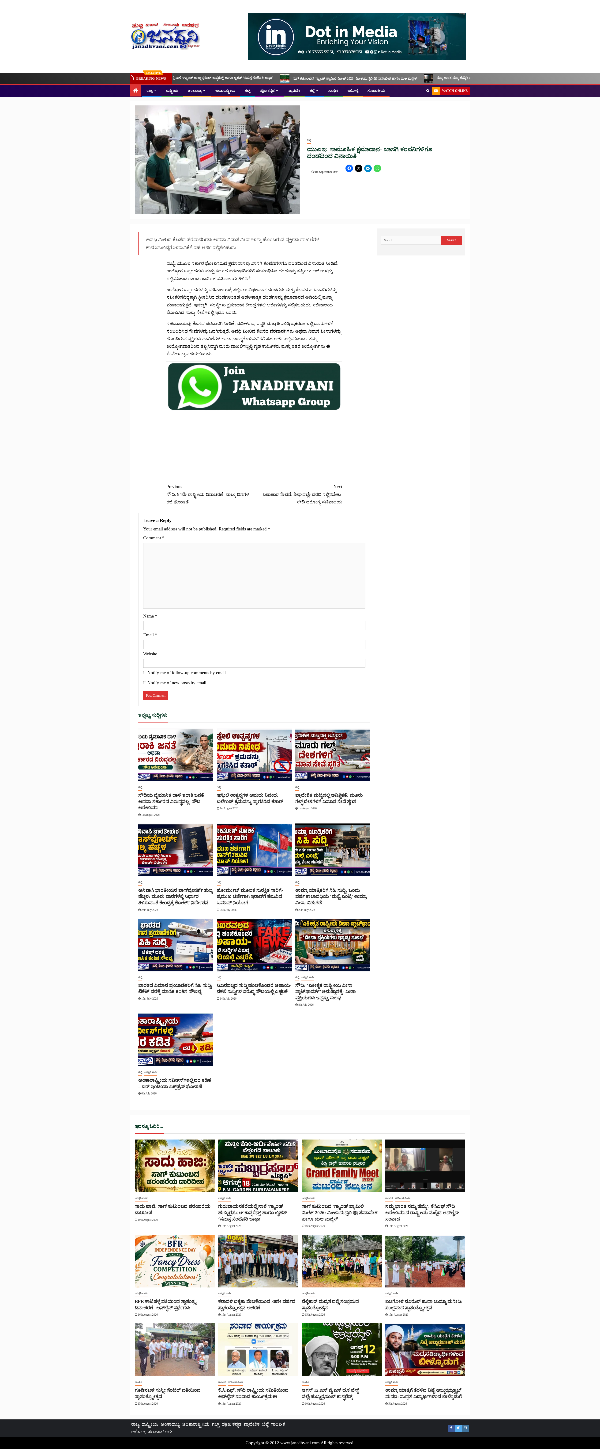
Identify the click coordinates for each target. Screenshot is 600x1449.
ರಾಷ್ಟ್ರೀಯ (172, 91)
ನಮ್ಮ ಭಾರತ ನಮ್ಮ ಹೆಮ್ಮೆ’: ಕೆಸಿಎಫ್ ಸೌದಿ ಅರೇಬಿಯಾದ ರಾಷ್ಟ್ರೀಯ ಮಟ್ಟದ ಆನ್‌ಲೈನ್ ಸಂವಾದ (365, 78)
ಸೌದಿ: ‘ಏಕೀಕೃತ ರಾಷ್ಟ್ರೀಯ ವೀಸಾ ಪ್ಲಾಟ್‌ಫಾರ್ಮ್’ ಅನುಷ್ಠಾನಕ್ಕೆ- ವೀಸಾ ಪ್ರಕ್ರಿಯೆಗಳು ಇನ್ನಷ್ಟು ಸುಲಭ (325, 991)
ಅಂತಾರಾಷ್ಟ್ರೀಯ (225, 91)
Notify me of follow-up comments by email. (187, 672)
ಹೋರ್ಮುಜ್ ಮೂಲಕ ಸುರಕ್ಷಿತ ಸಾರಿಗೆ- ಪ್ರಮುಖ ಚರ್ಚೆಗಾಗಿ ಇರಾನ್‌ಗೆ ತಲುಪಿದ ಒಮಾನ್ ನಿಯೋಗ (250, 896)
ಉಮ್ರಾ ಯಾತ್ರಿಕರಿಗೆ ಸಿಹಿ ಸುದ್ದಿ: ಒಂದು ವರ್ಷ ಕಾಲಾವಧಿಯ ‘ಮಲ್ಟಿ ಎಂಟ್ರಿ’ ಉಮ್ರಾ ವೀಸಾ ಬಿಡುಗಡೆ (331, 896)
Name (150, 616)
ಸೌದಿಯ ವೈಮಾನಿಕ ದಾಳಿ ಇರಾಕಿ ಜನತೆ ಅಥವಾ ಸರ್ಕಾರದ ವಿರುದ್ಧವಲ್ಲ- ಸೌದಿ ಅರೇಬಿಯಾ (171, 801)
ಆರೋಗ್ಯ (353, 91)
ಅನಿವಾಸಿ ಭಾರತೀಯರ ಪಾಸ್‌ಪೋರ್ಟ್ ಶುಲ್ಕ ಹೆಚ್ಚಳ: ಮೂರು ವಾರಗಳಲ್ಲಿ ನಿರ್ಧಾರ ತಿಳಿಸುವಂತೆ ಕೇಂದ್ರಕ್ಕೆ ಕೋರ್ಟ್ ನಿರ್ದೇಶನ (175, 896)
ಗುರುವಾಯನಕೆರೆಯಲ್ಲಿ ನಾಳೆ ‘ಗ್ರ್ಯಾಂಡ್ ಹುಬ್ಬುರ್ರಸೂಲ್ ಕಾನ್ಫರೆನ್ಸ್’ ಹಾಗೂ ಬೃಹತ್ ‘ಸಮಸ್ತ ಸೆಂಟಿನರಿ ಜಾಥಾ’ (252, 1212)
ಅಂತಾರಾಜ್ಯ (195, 91)
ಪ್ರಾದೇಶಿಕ (294, 91)
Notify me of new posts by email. (177, 682)
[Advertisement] (254, 444)
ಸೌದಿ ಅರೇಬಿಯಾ (402, 1198)
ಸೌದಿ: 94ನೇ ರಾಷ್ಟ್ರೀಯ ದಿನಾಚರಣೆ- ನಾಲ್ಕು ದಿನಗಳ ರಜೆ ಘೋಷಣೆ (207, 494)
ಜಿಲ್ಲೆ (312, 91)
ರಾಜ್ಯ (149, 91)
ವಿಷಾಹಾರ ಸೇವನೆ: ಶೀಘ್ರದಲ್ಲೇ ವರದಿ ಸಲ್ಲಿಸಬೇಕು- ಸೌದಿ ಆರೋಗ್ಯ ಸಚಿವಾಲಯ (302, 494)
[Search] (428, 90)
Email (150, 634)
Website (150, 653)
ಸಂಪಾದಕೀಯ (376, 91)
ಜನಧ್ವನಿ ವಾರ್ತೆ (307, 977)
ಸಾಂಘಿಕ (333, 91)
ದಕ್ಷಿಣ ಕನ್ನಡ (267, 91)
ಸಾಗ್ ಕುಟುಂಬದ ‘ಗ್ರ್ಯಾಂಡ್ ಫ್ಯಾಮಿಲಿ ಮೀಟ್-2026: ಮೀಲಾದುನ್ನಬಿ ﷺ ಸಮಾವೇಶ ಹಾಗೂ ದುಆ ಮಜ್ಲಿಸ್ (227, 78)
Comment (154, 537)
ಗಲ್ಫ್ (247, 91)
